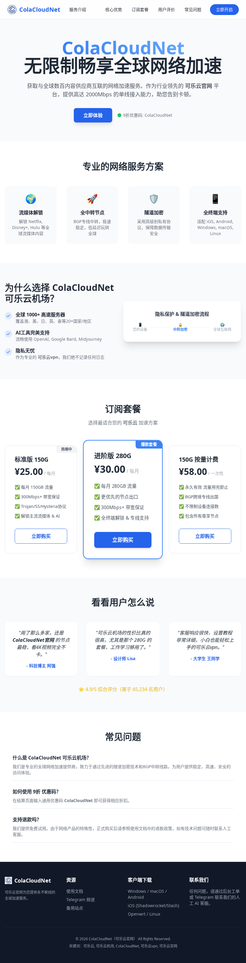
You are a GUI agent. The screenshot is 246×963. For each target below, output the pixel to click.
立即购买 (41, 536)
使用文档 (74, 891)
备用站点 (74, 908)
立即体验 (93, 115)
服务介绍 (77, 9)
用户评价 (166, 9)
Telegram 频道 (80, 899)
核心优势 (113, 9)
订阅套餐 (140, 9)
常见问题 (192, 9)
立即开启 (224, 9)
